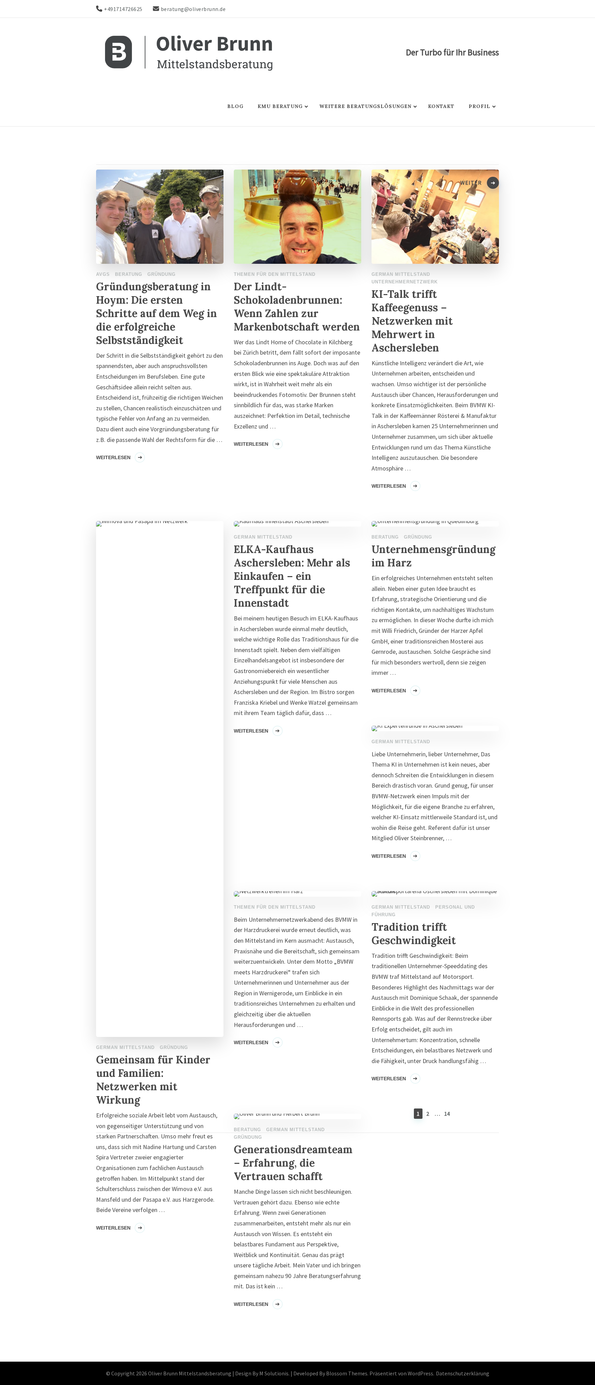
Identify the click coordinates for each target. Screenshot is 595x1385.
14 (447, 1113)
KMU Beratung (280, 106)
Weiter (471, 182)
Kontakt (441, 106)
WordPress (420, 1373)
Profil (479, 106)
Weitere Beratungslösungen (365, 106)
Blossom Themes (346, 1373)
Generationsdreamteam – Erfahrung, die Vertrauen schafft (293, 1163)
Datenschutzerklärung (462, 1373)
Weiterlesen (113, 1228)
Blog (235, 106)
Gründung (248, 1137)
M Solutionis (274, 1373)
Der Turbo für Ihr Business (452, 52)
